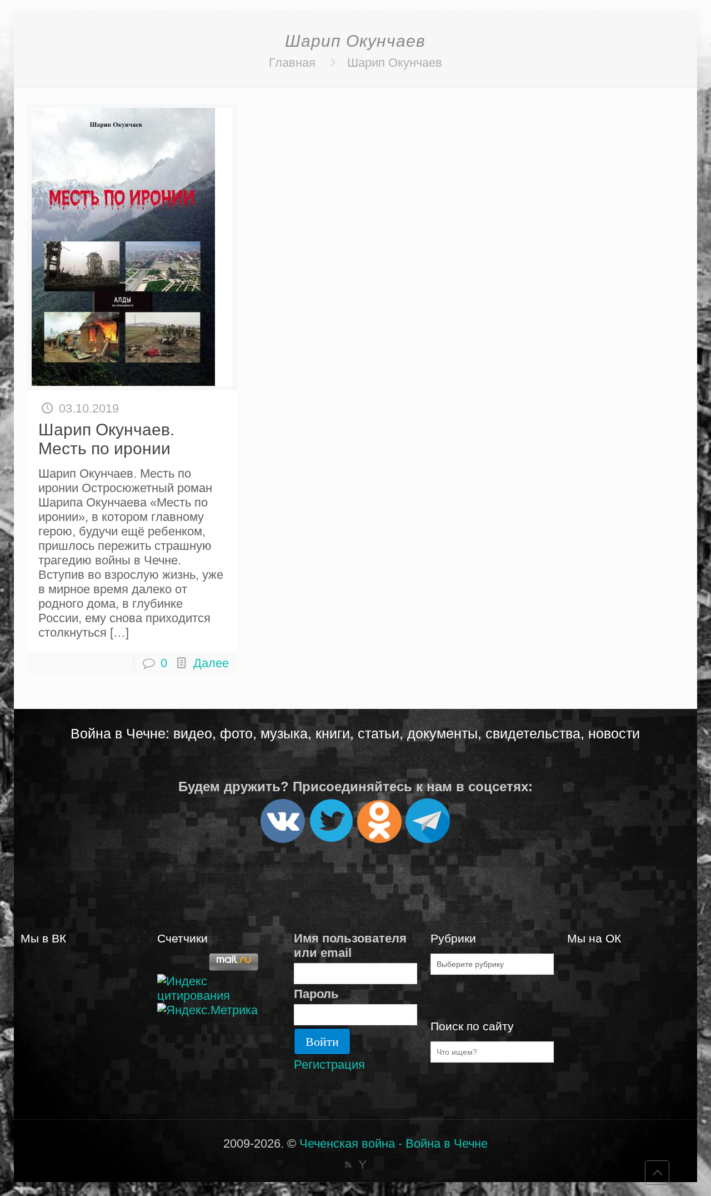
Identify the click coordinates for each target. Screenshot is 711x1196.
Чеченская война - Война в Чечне (393, 1143)
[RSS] (348, 1164)
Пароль (316, 994)
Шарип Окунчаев (394, 63)
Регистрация (329, 1064)
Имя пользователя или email (350, 945)
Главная (292, 63)
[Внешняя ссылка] (283, 838)
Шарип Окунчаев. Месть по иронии (106, 439)
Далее (211, 663)
